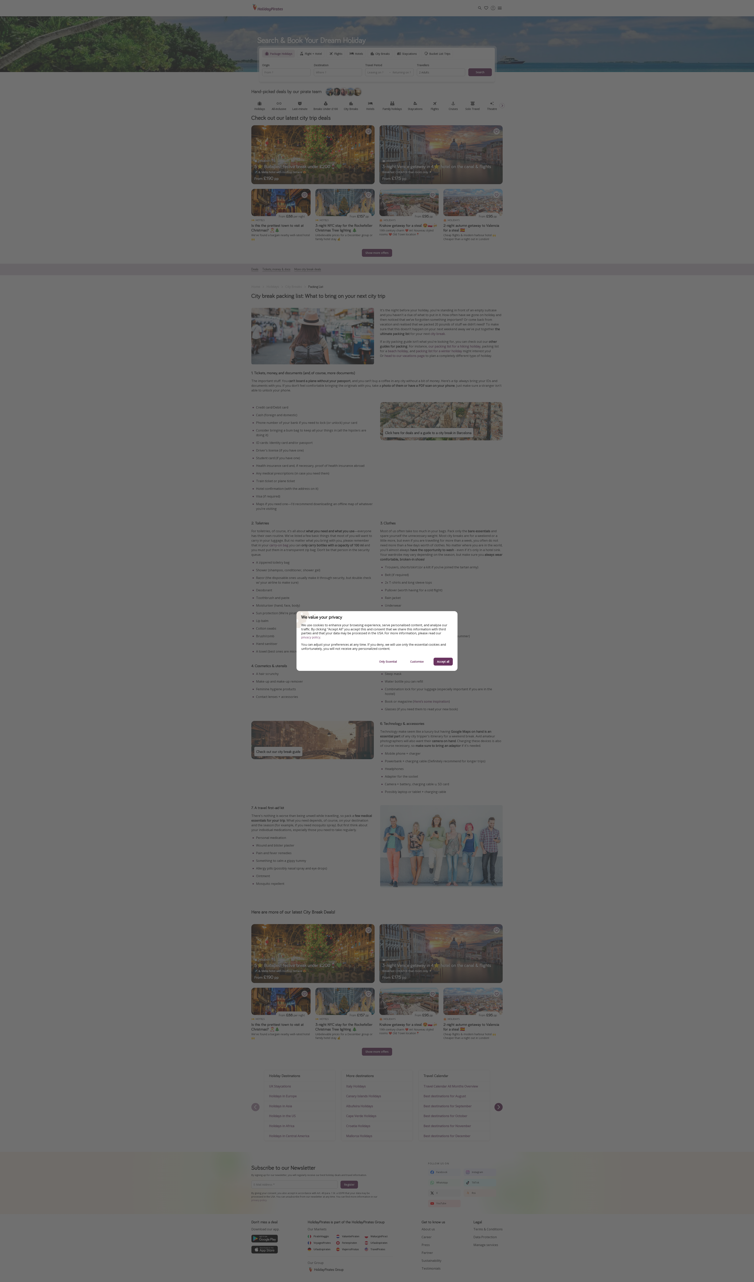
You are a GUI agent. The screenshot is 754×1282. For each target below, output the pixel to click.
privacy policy (310, 637)
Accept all (443, 661)
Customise (417, 661)
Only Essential (388, 661)
